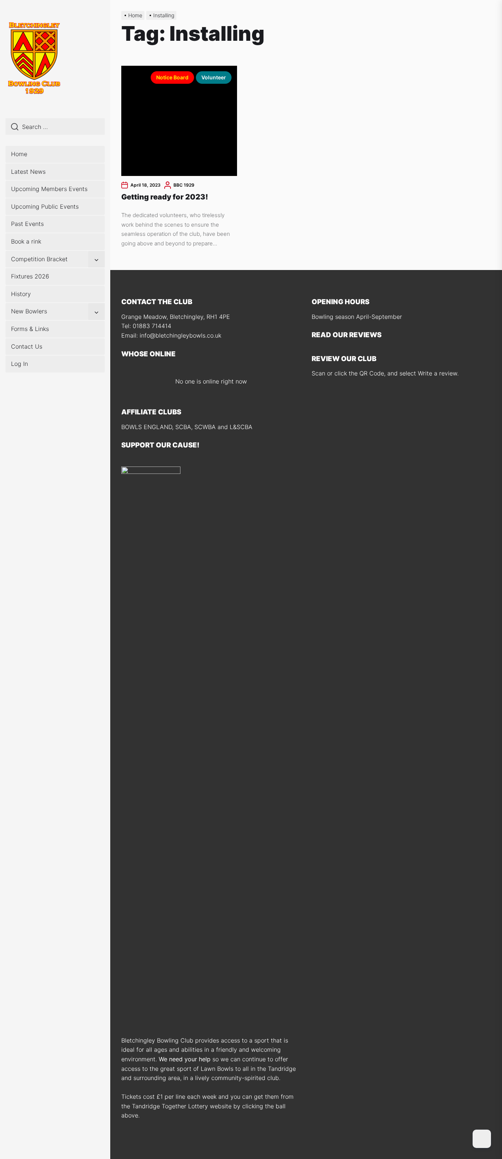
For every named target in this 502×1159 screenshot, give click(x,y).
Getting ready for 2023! (164, 196)
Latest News (28, 171)
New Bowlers (29, 311)
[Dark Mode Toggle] (482, 1139)
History (21, 294)
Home (19, 154)
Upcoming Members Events (49, 188)
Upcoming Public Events (45, 206)
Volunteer (213, 77)
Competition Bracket (39, 259)
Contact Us (26, 346)
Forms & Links (30, 328)
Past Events (27, 223)
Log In (19, 363)
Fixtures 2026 (30, 276)
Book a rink (26, 241)
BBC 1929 (183, 185)
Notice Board (172, 77)
